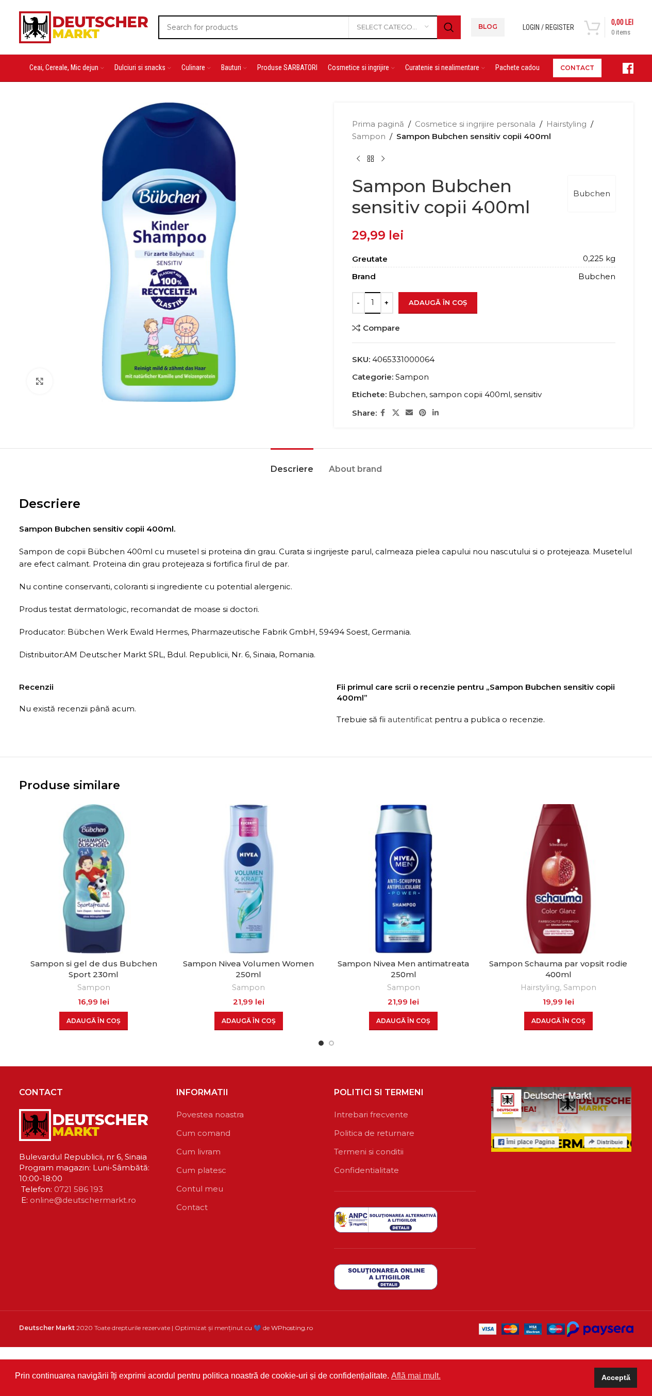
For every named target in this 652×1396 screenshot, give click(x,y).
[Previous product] (358, 159)
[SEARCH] (449, 27)
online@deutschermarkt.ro (83, 1200)
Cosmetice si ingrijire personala (475, 124)
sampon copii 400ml (469, 394)
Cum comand (203, 1133)
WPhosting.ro (292, 1328)
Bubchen (591, 193)
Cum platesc (201, 1170)
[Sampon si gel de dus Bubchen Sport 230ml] (94, 879)
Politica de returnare (374, 1133)
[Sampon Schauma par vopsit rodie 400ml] (558, 879)
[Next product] (383, 159)
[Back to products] (370, 159)
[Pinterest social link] (422, 413)
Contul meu (199, 1189)
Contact (192, 1207)
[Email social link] (409, 413)
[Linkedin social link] (435, 413)
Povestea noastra (210, 1114)
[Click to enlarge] (40, 381)
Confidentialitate (366, 1170)
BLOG (487, 26)
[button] (93, 1021)
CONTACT (577, 68)
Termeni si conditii (369, 1151)
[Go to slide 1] (321, 1043)
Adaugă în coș (438, 302)
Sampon (369, 136)
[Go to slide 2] (331, 1043)
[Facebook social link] (383, 413)
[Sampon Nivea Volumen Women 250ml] (249, 879)
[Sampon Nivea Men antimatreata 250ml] (404, 879)
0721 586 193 (78, 1189)
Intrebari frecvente (371, 1114)
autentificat (410, 719)
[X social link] (396, 413)
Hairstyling (566, 124)
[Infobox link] (622, 68)
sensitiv (528, 394)
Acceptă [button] (615, 1377)
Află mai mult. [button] (416, 1375)
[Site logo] (83, 26)
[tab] (292, 464)
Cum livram (198, 1151)
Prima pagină (378, 124)
